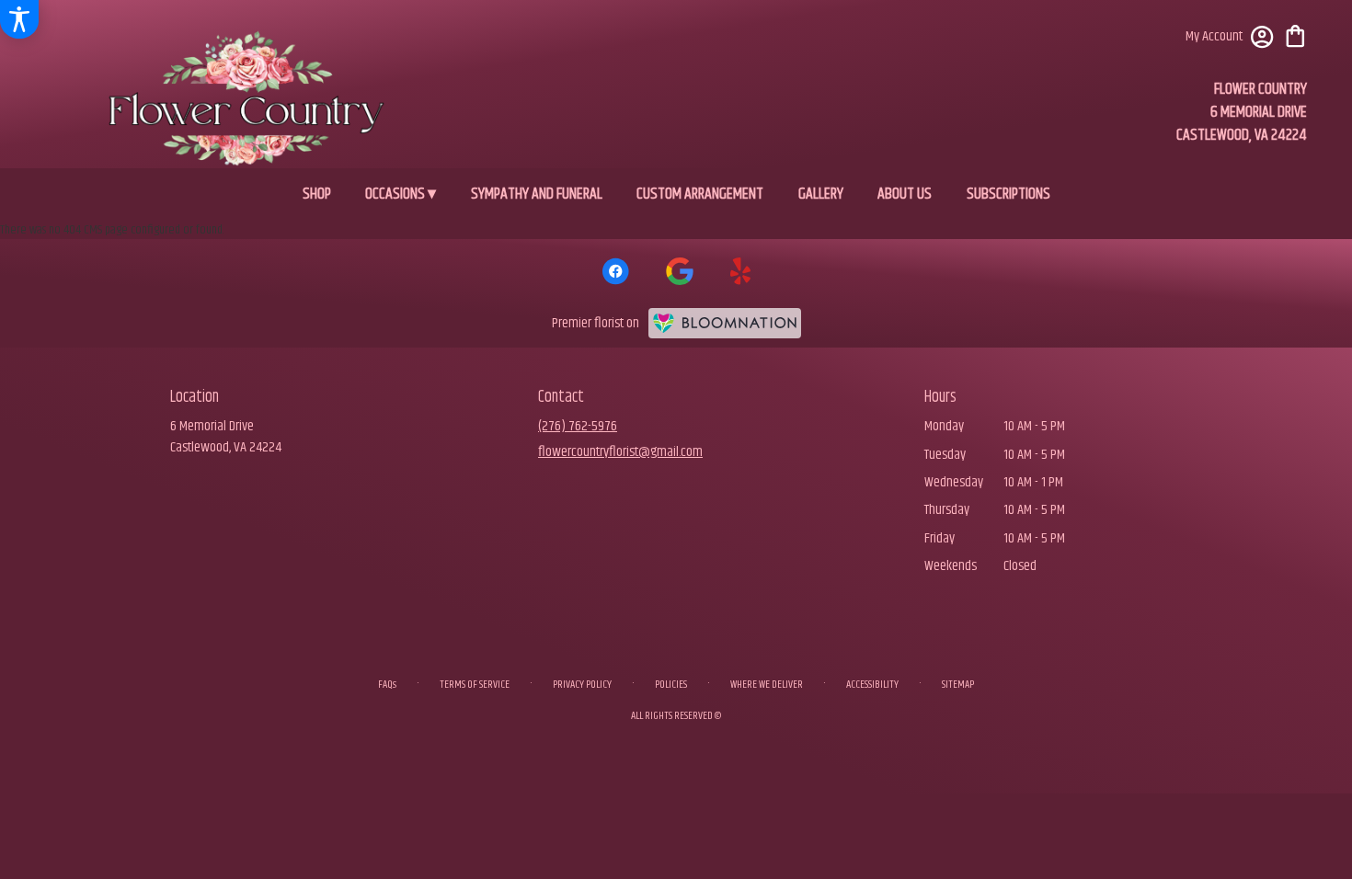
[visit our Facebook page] (615, 271)
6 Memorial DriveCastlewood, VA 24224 (225, 436)
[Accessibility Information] (19, 19)
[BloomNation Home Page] (724, 323)
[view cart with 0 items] (1295, 34)
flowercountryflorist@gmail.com (620, 451)
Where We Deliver (766, 684)
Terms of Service (475, 684)
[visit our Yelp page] (741, 271)
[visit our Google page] (679, 271)
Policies (671, 684)
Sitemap (958, 684)
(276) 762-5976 (577, 426)
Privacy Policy (582, 684)
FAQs (387, 684)
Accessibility (872, 684)
